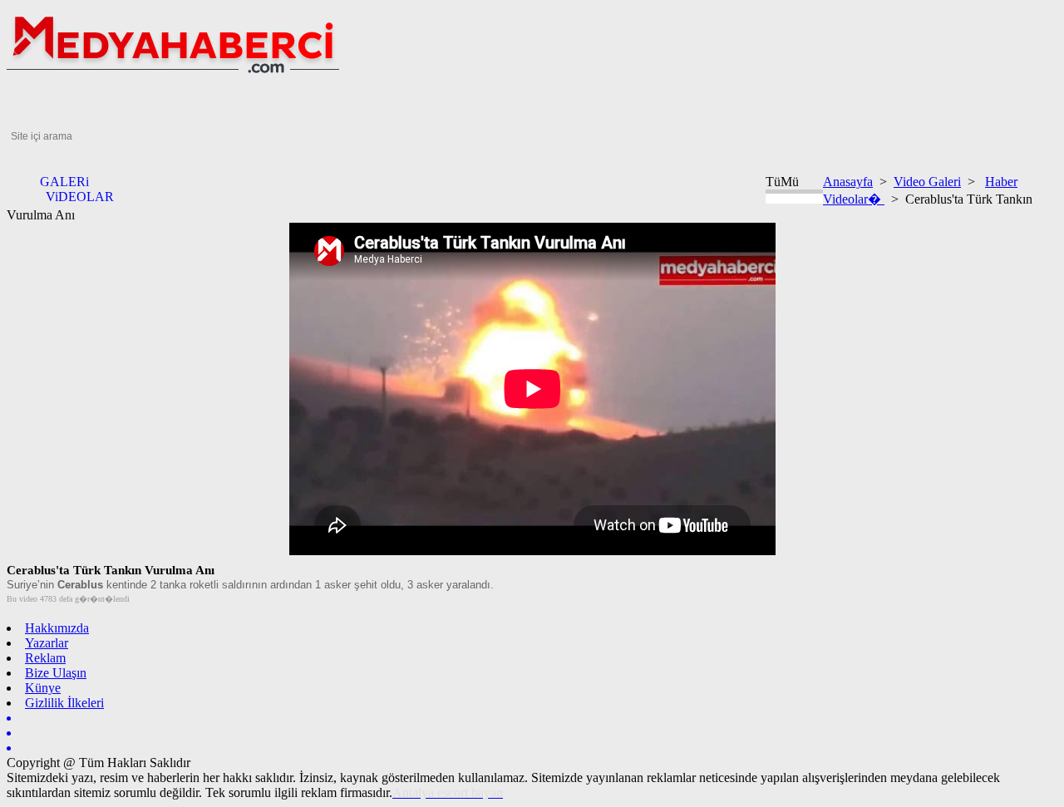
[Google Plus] (532, 733)
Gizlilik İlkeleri (64, 703)
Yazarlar (46, 643)
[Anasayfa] (173, 77)
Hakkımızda (57, 628)
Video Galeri (927, 182)
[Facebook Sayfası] (532, 718)
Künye (43, 688)
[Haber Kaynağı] (532, 748)
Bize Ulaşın (55, 673)
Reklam (45, 658)
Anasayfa (848, 182)
